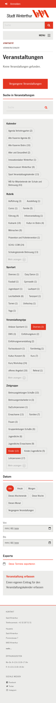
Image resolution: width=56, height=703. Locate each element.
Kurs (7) (34, 356)
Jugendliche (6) (15, 436)
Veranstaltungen (11, 48)
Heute (20, 488)
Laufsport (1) (34, 289)
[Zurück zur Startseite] (28, 14)
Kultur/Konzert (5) (16, 356)
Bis (4, 537)
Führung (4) (13, 216)
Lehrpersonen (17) (16, 458)
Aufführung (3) (14, 201)
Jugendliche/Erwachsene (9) (21, 443)
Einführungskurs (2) (30, 334)
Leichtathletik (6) (15, 296)
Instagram (12, 690)
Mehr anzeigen (15, 259)
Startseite (8, 43)
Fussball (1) (13, 281)
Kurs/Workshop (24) (17, 363)
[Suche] (49, 25)
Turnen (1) (13, 303)
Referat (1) (38, 370)
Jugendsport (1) (15, 289)
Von (5, 522)
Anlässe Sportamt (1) (17, 327)
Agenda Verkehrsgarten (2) (20, 131)
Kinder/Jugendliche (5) (34, 451)
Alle (10, 488)
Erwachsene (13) (16, 414)
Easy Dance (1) (31, 274)
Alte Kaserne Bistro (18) (19, 145)
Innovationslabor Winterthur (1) (22, 160)
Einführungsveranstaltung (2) (21, 341)
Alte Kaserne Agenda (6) (19, 138)
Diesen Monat (14, 503)
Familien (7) (34, 414)
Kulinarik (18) (14, 223)
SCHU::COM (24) (16, 245)
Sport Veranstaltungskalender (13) (23, 174)
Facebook (12, 683)
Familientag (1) (37, 348)
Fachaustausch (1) (16, 348)
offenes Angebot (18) (17, 370)
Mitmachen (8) (15, 230)
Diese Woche (38, 496)
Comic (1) (12, 208)
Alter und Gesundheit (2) (19, 152)
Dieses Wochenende (17, 496)
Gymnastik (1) (30, 281)
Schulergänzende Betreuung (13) (23, 252)
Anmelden (15, 4)
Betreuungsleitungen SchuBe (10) (23, 392)
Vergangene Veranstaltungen (25, 83)
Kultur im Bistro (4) (35, 223)
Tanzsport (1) (35, 296)
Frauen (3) (13, 422)
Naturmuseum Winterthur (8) (21, 167)
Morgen (31, 488)
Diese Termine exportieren (22, 564)
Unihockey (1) (29, 303)
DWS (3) (12, 334)
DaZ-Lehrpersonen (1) (18, 407)
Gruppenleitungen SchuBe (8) (21, 429)
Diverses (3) (38, 327)
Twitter (11, 686)
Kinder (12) (13, 451)
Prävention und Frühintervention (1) (24, 237)
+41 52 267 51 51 (24, 623)
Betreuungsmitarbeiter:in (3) (21, 400)
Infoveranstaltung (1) (33, 216)
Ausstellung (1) (33, 201)
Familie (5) (28, 208)
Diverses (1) (13, 274)
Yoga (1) (12, 311)
